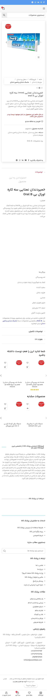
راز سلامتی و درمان (36, 599)
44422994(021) (36, 651)
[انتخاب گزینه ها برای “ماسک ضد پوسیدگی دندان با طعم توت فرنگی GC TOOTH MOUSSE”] (27, 367)
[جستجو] (4, 551)
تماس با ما (39, 565)
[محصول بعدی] (37, 88)
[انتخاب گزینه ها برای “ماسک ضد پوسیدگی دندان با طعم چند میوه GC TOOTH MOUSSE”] (5, 367)
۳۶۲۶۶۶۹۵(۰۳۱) (36, 654)
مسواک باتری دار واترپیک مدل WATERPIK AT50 (35, 425)
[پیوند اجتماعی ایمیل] (25, 160)
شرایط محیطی (38, 622)
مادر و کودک (38, 614)
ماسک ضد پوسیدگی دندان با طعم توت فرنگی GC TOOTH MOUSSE (34, 384)
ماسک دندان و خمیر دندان (19, 82)
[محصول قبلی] (42, 88)
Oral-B (29, 141)
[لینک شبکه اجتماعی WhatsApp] (35, 2)
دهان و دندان (22, 79)
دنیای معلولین (38, 606)
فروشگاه (32, 79)
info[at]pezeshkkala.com (33, 660)
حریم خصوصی (38, 535)
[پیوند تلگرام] (32, 2)
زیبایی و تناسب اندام (35, 603)
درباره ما (40, 569)
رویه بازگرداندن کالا (36, 531)
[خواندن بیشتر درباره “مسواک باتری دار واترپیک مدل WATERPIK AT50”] (27, 408)
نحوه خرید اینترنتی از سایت (33, 585)
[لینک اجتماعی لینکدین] (38, 2)
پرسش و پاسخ (38, 581)
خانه (40, 79)
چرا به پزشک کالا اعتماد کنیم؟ (32, 573)
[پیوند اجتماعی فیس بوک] (44, 2)
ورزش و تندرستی (37, 618)
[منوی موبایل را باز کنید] (44, 8)
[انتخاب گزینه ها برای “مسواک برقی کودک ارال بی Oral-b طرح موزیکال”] (5, 408)
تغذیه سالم (39, 610)
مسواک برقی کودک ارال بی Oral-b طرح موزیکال (12, 425)
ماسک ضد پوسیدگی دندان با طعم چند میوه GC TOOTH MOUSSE (12, 384)
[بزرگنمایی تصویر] (38, 57)
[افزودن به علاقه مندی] (27, 363)
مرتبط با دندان (37, 82)
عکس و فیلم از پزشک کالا (34, 577)
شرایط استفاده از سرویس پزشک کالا (30, 527)
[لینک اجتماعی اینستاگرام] (41, 2)
